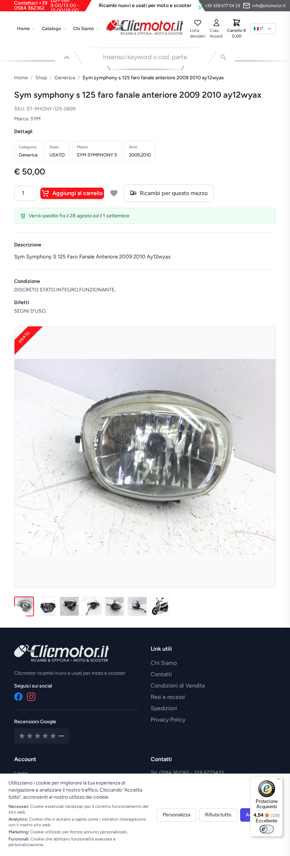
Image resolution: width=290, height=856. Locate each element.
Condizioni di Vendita (178, 685)
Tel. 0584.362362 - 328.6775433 (187, 773)
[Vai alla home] (145, 27)
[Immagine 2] (47, 606)
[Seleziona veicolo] (66, 57)
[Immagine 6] (137, 606)
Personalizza (176, 815)
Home (23, 28)
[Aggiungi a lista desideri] (114, 193)
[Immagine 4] (92, 606)
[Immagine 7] (160, 606)
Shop (41, 78)
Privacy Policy (168, 719)
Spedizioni (164, 708)
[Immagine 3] (69, 606)
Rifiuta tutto (218, 815)
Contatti (161, 674)
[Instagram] (31, 696)
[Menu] (278, 780)
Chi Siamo (83, 28)
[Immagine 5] (114, 606)
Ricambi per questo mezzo (174, 193)
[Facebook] (18, 696)
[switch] (267, 829)
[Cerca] (223, 57)
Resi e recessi (168, 697)
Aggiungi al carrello (77, 193)
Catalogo (51, 28)
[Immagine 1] (24, 606)
